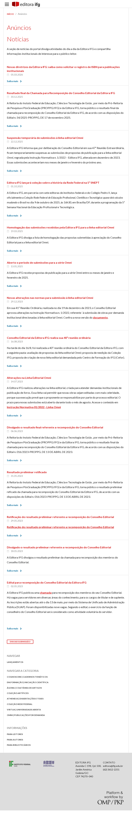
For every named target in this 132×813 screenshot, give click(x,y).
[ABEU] (48, 765)
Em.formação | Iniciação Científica (27, 682)
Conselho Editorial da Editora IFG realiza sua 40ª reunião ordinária (49, 337)
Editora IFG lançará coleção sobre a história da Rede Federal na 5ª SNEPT (53, 182)
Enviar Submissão (20, 641)
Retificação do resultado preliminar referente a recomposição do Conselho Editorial (60, 516)
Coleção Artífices (18, 693)
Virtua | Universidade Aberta (24, 709)
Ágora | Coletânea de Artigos (24, 688)
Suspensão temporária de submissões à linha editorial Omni (45, 137)
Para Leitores (15, 734)
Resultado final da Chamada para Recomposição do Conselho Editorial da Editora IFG (61, 93)
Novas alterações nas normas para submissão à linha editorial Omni (50, 297)
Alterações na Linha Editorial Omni (29, 377)
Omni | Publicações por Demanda (26, 715)
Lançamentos (15, 662)
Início (10, 14)
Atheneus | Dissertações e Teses (25, 698)
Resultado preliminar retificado (27, 472)
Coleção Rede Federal (19, 704)
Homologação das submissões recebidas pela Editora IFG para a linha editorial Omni (60, 227)
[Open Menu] (6, 4)
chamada (46, 592)
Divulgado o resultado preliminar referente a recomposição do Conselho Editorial (59, 547)
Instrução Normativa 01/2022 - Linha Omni (34, 407)
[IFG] (20, 765)
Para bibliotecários (19, 745)
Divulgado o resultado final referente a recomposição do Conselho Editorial (55, 427)
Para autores (15, 739)
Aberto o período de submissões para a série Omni (39, 262)
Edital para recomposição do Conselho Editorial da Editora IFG (46, 582)
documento (100, 317)
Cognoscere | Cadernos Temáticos (27, 677)
